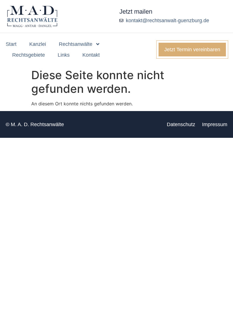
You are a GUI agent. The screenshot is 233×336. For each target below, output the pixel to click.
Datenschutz (181, 124)
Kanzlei (37, 44)
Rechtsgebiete (28, 55)
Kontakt (91, 55)
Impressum (214, 124)
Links (64, 55)
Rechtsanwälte (75, 44)
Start (11, 44)
